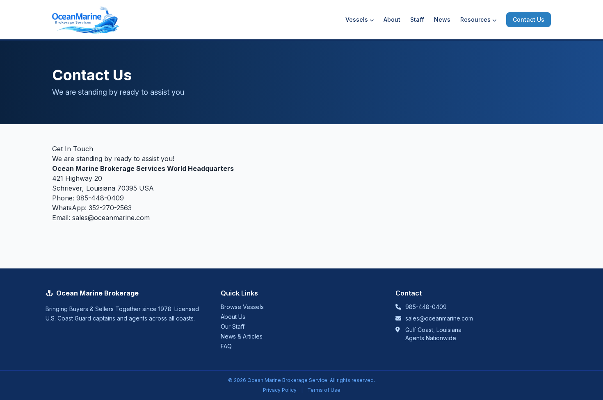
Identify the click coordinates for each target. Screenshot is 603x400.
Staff (417, 19)
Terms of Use (323, 390)
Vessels (356, 19)
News (442, 19)
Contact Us (528, 19)
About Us (233, 316)
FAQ (226, 346)
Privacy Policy (280, 390)
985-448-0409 (100, 198)
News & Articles (242, 336)
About (392, 19)
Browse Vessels (242, 306)
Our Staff (232, 326)
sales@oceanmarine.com (111, 218)
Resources (475, 19)
